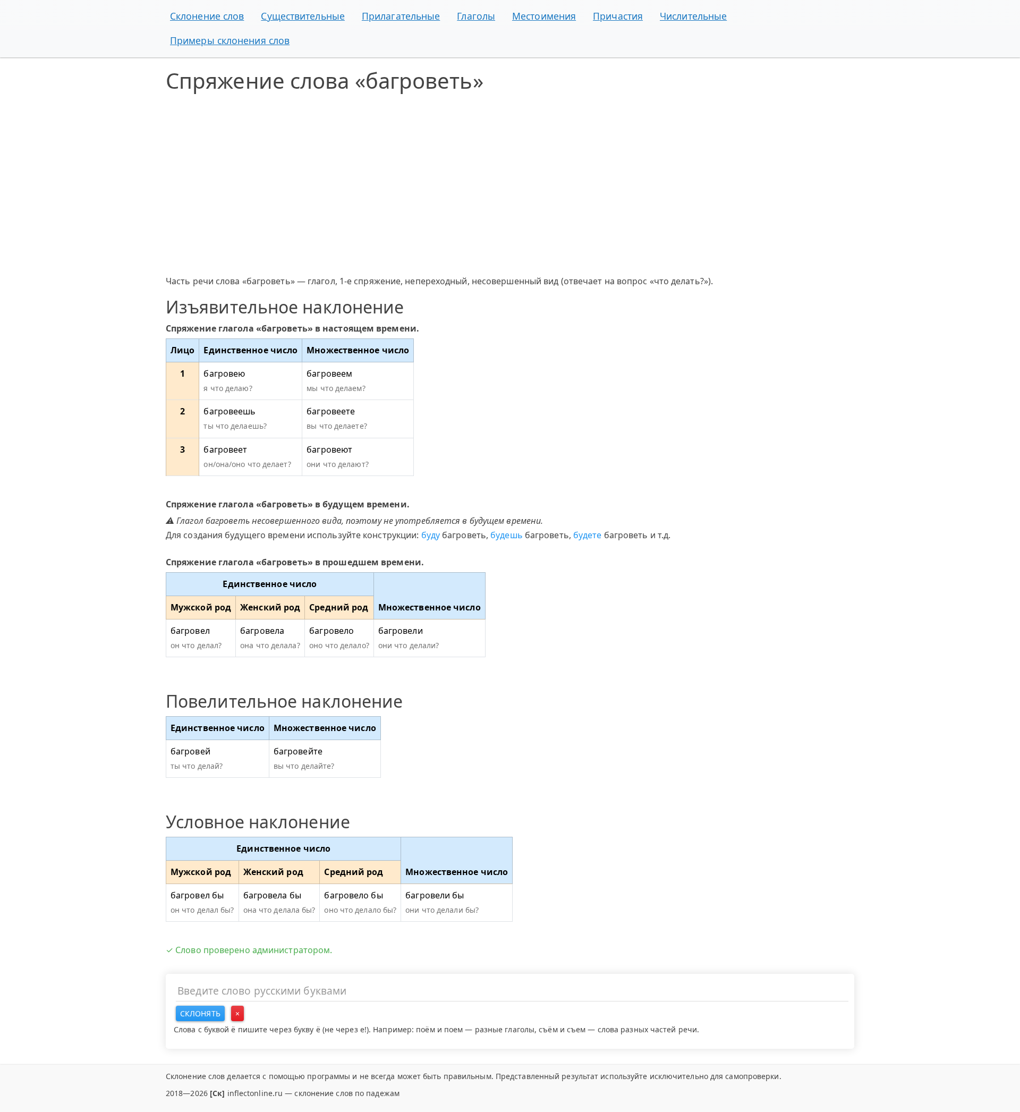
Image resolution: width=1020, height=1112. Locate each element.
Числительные (693, 16)
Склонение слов (207, 16)
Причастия (618, 16)
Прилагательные (401, 16)
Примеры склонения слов (230, 40)
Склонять (200, 1013)
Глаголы (476, 16)
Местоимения (544, 16)
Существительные (303, 16)
